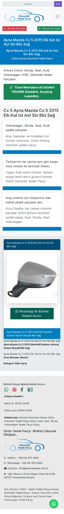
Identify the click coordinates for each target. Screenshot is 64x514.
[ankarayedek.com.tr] (24, 16)
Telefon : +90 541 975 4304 (23, 457)
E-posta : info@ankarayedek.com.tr (28, 468)
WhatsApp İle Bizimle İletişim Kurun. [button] (34, 314)
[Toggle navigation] (57, 16)
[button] (32, 92)
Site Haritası (11, 489)
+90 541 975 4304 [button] (16, 28)
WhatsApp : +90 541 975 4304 (24, 462)
